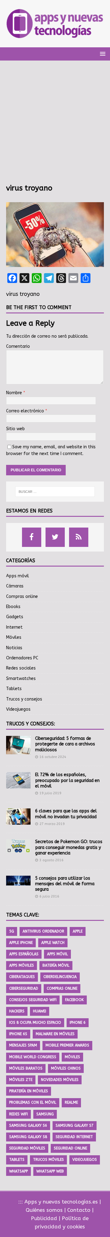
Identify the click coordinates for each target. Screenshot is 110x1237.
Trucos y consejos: (30, 724)
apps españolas (23, 954)
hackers (16, 1011)
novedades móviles (60, 1080)
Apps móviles (21, 965)
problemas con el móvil (32, 1102)
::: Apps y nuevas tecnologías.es (58, 1202)
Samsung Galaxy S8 (28, 1137)
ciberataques (22, 977)
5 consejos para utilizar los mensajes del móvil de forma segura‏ (64, 884)
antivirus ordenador (43, 931)
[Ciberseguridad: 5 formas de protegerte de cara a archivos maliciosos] (18, 745)
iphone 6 (78, 1022)
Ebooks (13, 606)
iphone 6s (18, 1034)
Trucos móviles (48, 1159)
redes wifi (18, 1114)
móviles (72, 1057)
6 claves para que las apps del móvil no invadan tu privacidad (66, 813)
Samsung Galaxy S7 (75, 1125)
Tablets (14, 688)
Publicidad (44, 1218)
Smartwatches (21, 678)
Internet (14, 627)
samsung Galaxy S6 (28, 1125)
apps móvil (57, 954)
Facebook (74, 1000)
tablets (16, 1159)
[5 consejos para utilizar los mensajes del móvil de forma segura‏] (18, 881)
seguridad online (70, 1148)
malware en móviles (55, 1034)
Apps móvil (17, 576)
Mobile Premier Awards (67, 1045)
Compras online (22, 596)
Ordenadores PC (22, 658)
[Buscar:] (55, 491)
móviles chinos (66, 1068)
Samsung (45, 1114)
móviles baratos (25, 1068)
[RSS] (78, 537)
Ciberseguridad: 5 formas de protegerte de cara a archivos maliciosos (65, 744)
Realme (71, 1102)
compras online (62, 988)
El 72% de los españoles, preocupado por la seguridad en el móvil (67, 780)
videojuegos (84, 1159)
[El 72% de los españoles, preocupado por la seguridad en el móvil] (18, 780)
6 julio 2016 (49, 896)
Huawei (39, 1011)
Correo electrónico (25, 411)
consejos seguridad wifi (33, 1000)
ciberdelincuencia (60, 977)
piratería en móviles (28, 1091)
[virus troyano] (55, 263)
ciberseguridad (23, 988)
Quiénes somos (44, 1210)
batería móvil (55, 965)
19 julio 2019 (50, 793)
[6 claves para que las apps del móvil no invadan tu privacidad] (18, 816)
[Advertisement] (55, 125)
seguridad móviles (27, 1148)
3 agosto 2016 (51, 860)
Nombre (14, 392)
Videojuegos (18, 709)
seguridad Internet (74, 1137)
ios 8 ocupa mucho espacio (35, 1022)
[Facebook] (31, 537)
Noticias (14, 647)
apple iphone (21, 943)
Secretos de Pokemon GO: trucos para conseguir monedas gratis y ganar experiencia (68, 847)
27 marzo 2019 (52, 824)
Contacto (78, 1210)
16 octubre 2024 (52, 757)
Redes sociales (21, 668)
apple (77, 931)
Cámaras (15, 586)
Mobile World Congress (32, 1057)
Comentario (18, 346)
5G (11, 931)
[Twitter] (55, 537)
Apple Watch (52, 943)
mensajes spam (23, 1045)
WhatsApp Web (50, 1171)
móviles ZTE (20, 1080)
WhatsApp (18, 1171)
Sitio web (15, 428)
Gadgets (14, 616)
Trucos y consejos (24, 699)
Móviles (13, 637)
